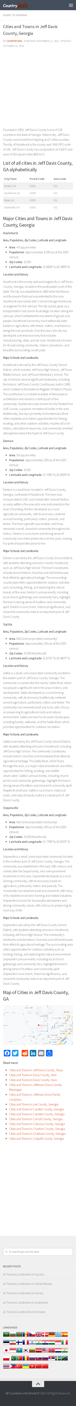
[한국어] (25, 1352)
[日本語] (6, 1352)
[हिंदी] (38, 1344)
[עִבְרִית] (32, 1344)
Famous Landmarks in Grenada (26, 1312)
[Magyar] (51, 1344)
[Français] (25, 1344)
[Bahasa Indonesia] (58, 1344)
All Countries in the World (21, 1393)
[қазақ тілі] (19, 1352)
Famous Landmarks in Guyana (25, 1274)
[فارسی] (13, 1344)
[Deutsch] (51, 1336)
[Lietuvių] (32, 1352)
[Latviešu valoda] (38, 1352)
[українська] (25, 1368)
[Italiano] (64, 1344)
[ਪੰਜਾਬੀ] (64, 1352)
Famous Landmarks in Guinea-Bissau (29, 1284)
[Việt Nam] (32, 1368)
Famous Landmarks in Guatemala (27, 1302)
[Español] (64, 1336)
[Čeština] (32, 1336)
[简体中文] (38, 1368)
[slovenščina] (45, 1360)
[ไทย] (6, 1368)
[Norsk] (51, 1352)
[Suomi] (19, 1344)
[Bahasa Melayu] (45, 1352)
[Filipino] (13, 1368)
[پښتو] (13, 1360)
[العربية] (6, 1336)
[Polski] (6, 1360)
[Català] (25, 1336)
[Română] (25, 1360)
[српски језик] (51, 1360)
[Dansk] (45, 1336)
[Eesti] (6, 1344)
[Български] (13, 1336)
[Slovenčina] (38, 1360)
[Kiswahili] (64, 1360)
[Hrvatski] (45, 1344)
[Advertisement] (38, 89)
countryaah (14, 41)
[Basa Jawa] (13, 1352)
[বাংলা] (19, 1336)
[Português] (19, 1360)
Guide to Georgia (15, 15)
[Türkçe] (19, 1368)
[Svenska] (58, 1360)
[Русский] (32, 1360)
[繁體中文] (45, 1368)
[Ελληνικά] (58, 1336)
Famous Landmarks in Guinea (25, 1293)
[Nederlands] (58, 1352)
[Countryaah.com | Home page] (20, 5)
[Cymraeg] (38, 1336)
